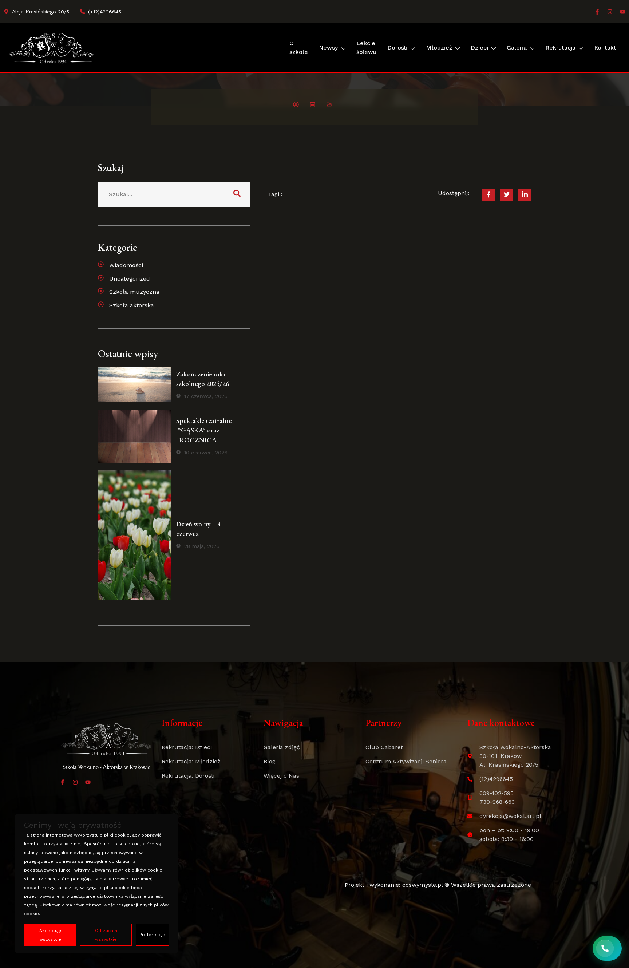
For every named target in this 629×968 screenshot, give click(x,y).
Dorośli (397, 47)
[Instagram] (610, 12)
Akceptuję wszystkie (50, 935)
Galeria (517, 47)
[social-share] (488, 195)
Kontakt (605, 47)
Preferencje (152, 934)
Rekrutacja (560, 47)
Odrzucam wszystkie (106, 935)
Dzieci (479, 47)
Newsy (328, 47)
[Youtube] (622, 12)
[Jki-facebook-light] (597, 12)
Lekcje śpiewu (366, 47)
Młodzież (439, 47)
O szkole (298, 47)
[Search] (237, 194)
